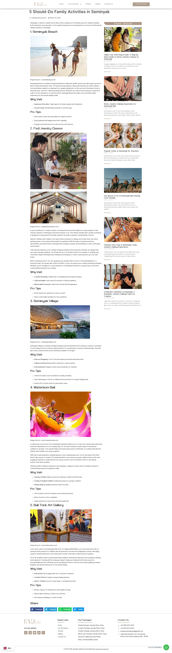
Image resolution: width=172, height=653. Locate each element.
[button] (36, 609)
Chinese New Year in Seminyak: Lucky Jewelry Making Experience (120, 246)
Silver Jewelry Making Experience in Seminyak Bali (120, 105)
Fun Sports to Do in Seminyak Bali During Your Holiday (122, 197)
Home (61, 4)
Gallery (97, 4)
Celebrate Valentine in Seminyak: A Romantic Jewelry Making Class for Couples (119, 294)
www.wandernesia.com (49, 441)
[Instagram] (30, 632)
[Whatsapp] (25, 632)
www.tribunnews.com (49, 546)
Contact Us (108, 4)
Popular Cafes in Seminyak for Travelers (121, 151)
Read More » (107, 72)
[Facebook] (34, 632)
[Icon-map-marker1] (43, 632)
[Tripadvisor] (39, 632)
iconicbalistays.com (48, 80)
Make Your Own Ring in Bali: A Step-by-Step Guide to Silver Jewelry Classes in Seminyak (121, 57)
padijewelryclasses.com (50, 227)
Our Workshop (73, 4)
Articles (88, 4)
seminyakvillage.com (48, 342)
